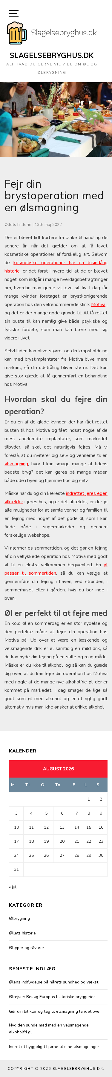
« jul (12, 887)
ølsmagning (16, 464)
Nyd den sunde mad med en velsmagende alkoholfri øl (49, 1028)
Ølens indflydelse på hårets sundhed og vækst (53, 982)
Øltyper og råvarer (26, 948)
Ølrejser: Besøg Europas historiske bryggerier (52, 997)
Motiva (98, 304)
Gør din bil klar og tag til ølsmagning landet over (55, 1011)
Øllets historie (17, 224)
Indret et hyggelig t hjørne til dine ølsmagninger (54, 1047)
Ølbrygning (19, 918)
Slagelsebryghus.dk (51, 55)
